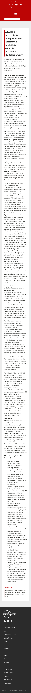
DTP (5, 631)
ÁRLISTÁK (7, 659)
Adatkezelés (8, 680)
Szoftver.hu (8, 587)
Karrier (6, 676)
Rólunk (6, 662)
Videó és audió (8, 638)
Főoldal (7, 648)
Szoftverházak (9, 652)
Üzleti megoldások (10, 634)
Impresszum (8, 669)
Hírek (5, 655)
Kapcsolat (7, 683)
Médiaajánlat (8, 673)
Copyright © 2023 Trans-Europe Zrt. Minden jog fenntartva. (15, 690)
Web (5, 641)
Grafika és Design (9, 627)
